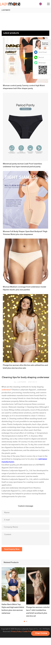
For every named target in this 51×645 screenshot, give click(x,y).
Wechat (41, 57)
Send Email (42, 52)
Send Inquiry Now (11, 549)
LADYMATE (6, 10)
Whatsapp (42, 63)
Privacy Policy (16, 631)
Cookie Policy (28, 631)
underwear (6, 390)
